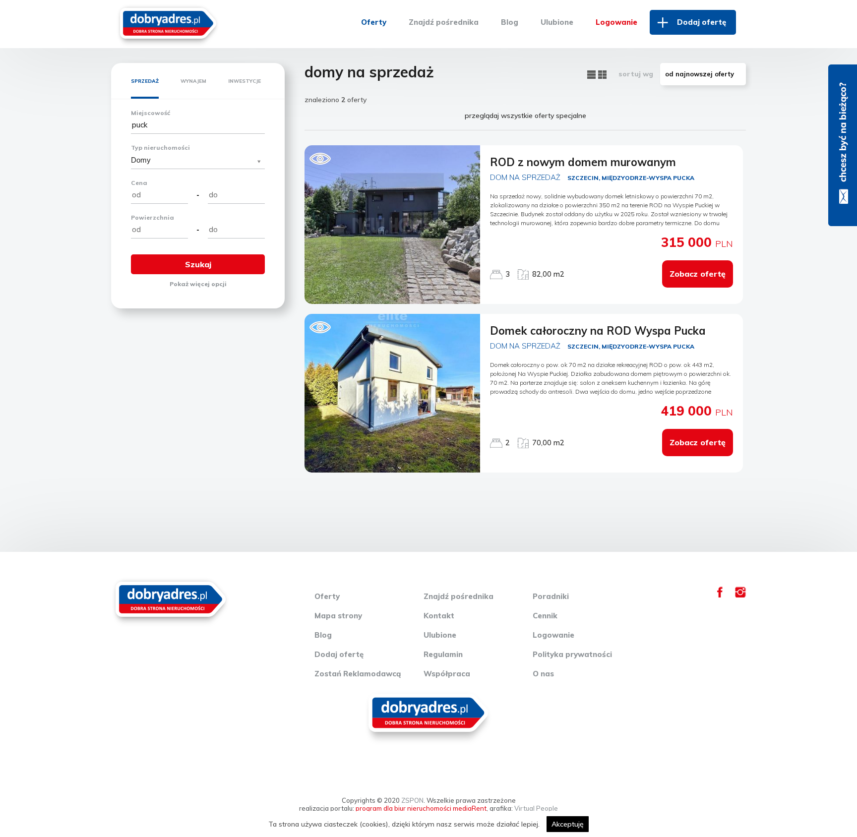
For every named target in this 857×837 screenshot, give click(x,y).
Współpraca (447, 673)
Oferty (373, 22)
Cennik (545, 615)
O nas (543, 673)
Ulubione (557, 22)
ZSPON (412, 800)
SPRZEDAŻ (145, 81)
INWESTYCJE (244, 81)
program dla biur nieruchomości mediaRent (421, 808)
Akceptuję (567, 824)
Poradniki (551, 596)
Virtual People (536, 808)
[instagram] (740, 595)
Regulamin (443, 654)
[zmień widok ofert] (592, 73)
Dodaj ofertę (701, 22)
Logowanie (616, 22)
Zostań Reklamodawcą (357, 673)
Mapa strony (338, 615)
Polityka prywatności (572, 654)
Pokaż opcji (198, 284)
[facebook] (720, 595)
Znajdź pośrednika (444, 22)
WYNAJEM (193, 81)
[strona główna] (168, 21)
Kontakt (439, 615)
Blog (509, 22)
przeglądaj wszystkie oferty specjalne (525, 115)
